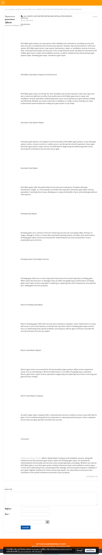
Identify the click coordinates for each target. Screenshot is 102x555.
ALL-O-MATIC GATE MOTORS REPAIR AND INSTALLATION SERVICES (57, 9)
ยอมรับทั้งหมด (90, 550)
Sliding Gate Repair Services (31, 458)
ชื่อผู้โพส (8, 509)
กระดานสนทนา (10, 9)
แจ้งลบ (95, 16)
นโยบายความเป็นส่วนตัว (24, 551)
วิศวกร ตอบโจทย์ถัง (24, 9)
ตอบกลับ (26, 527)
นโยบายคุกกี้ (38, 551)
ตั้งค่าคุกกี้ (79, 550)
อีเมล (7, 514)
